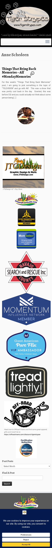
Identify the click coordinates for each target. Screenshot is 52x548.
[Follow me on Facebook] (4, 43)
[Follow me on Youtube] (7, 43)
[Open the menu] (47, 42)
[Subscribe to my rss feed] (2, 43)
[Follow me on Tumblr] (6, 43)
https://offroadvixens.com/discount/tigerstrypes (22, 434)
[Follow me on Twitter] (3, 43)
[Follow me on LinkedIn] (8, 43)
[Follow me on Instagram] (5, 43)
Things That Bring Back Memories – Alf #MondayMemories (19, 72)
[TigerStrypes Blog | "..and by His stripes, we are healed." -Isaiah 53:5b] (26, 17)
